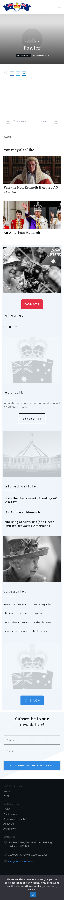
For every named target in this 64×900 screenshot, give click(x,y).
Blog (6, 795)
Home (7, 791)
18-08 (7, 604)
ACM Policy (37, 613)
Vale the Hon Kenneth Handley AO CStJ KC (32, 176)
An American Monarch (32, 219)
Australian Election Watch (16, 631)
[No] (59, 887)
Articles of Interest (42, 622)
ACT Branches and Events (16, 622)
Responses (23, 56)
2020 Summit (20, 604)
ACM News (22, 613)
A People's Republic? (41, 604)
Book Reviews (40, 631)
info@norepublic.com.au (21, 861)
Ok (32, 894)
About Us (8, 613)
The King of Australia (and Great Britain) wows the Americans (32, 523)
